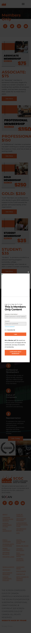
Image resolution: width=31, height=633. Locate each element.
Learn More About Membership (15, 352)
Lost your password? (10, 326)
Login (15, 334)
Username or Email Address (11, 314)
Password (7, 321)
